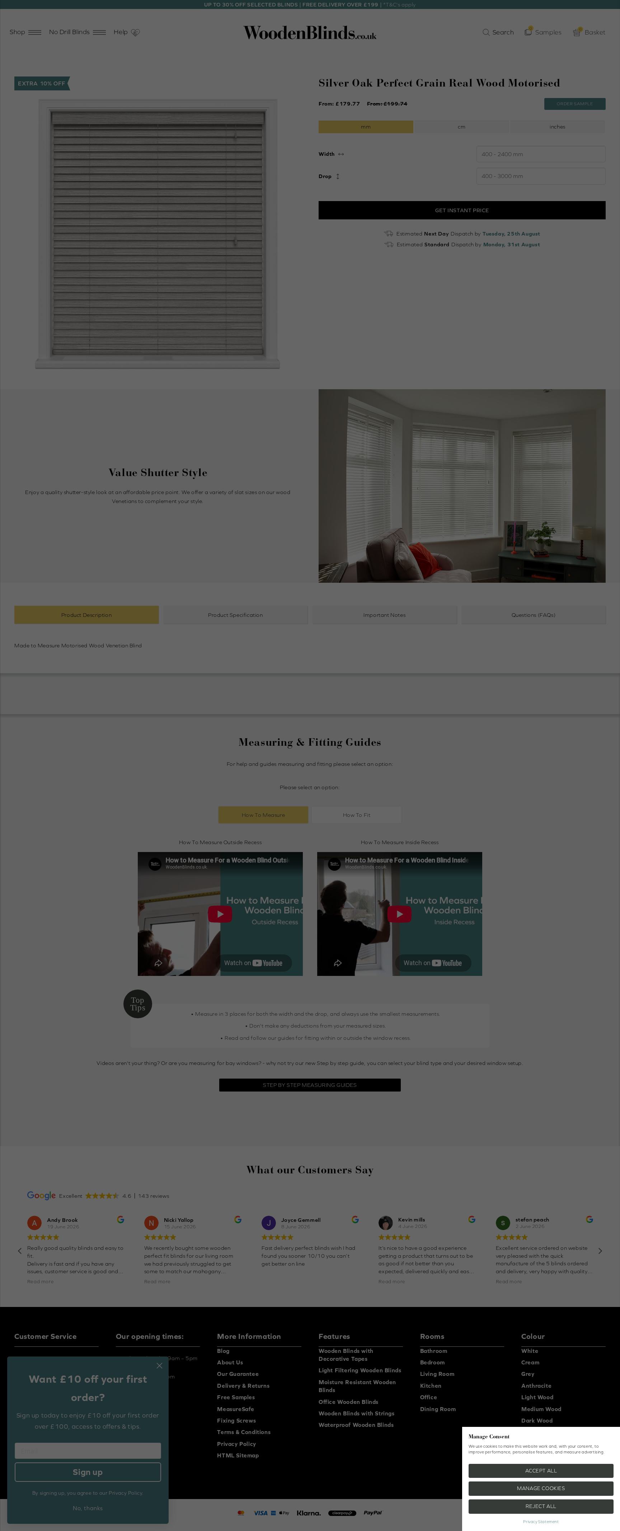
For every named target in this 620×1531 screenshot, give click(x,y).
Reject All (541, 1506)
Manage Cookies (541, 1488)
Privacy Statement (541, 1522)
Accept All (541, 1471)
